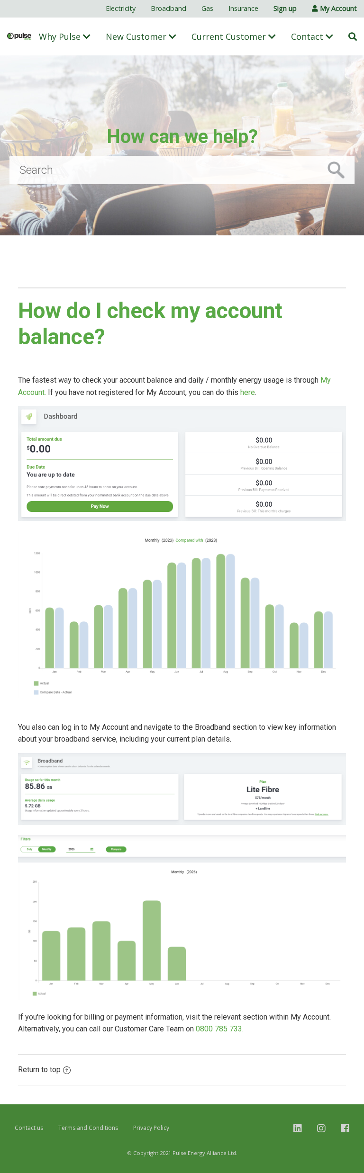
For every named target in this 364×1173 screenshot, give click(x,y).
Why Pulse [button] (61, 36)
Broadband (168, 8)
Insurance (243, 8)
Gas (207, 8)
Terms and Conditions (88, 1128)
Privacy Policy (151, 1128)
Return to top (39, 1069)
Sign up (285, 8)
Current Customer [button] (229, 36)
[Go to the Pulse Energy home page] (19, 36)
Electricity (121, 8)
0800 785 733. (220, 1028)
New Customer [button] (137, 36)
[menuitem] (120, 9)
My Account (337, 8)
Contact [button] (308, 36)
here (247, 392)
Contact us (29, 1128)
